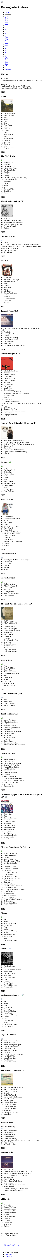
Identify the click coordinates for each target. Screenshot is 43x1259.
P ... (6, 45)
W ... (6, 58)
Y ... (6, 62)
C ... (6, 20)
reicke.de (8, 69)
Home (7, 12)
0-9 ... (7, 66)
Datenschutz (9, 1254)
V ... (6, 56)
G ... (6, 27)
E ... (6, 24)
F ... (6, 26)
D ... (6, 22)
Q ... (6, 46)
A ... (6, 16)
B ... (6, 18)
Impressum (8, 1256)
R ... (6, 48)
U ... (6, 54)
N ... (6, 41)
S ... (6, 50)
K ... (6, 35)
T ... (6, 52)
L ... (6, 37)
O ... (6, 43)
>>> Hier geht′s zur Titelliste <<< (12, 1245)
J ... (6, 33)
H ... (6, 29)
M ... (6, 39)
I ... (6, 31)
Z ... (6, 64)
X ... (6, 60)
